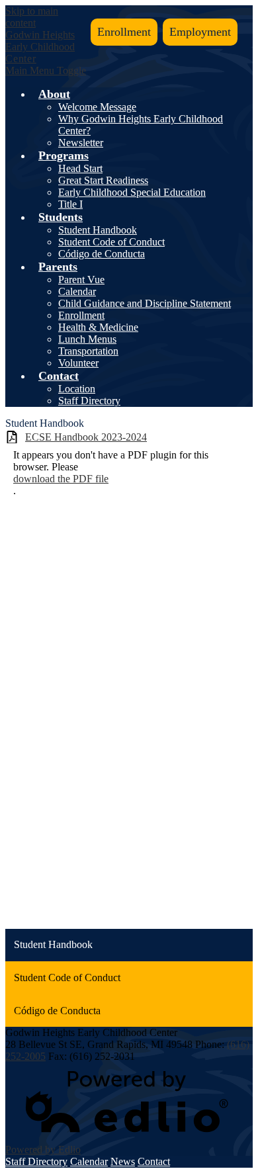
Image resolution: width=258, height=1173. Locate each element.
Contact (154, 1161)
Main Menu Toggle (45, 70)
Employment (200, 31)
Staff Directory (89, 400)
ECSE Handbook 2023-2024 (86, 437)
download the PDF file (60, 478)
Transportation (88, 351)
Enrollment (124, 31)
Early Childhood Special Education (132, 192)
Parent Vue (81, 279)
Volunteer (78, 363)
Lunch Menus (87, 339)
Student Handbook (97, 230)
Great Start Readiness (103, 180)
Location (76, 388)
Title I (70, 204)
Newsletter (80, 142)
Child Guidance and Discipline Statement (144, 303)
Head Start (80, 168)
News (122, 1161)
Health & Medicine (98, 327)
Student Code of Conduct (111, 241)
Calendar (77, 291)
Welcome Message (97, 106)
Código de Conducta (101, 253)
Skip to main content (31, 16)
